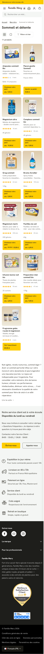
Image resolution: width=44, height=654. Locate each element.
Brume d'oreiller (30, 173)
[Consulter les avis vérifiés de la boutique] (22, 615)
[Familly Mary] (17, 8)
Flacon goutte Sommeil (29, 67)
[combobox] (22, 14)
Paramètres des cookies (29, 642)
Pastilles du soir (30, 224)
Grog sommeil (8, 173)
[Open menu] (4, 8)
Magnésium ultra (10, 119)
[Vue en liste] (10, 34)
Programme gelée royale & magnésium (11, 329)
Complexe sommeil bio (31, 120)
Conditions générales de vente (15, 633)
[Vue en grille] (4, 34)
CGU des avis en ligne (11, 638)
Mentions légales (9, 642)
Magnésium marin (10, 224)
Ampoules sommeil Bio (11, 67)
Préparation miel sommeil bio (30, 276)
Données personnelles (32, 638)
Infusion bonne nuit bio (11, 276)
